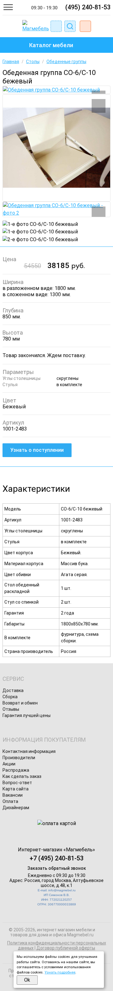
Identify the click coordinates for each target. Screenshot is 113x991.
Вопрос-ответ (17, 782)
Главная (11, 61)
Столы (33, 61)
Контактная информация (29, 751)
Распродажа (16, 770)
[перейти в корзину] (85, 26)
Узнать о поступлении (37, 450)
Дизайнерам (16, 807)
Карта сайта (16, 788)
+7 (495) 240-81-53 (56, 858)
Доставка (13, 690)
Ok (27, 980)
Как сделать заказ (22, 776)
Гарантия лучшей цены (27, 715)
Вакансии (13, 795)
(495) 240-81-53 (87, 7)
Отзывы (11, 709)
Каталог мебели (51, 45)
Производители (19, 757)
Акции (9, 763)
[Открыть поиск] (70, 26)
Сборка (10, 696)
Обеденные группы (66, 61)
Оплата (10, 801)
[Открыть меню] (8, 7)
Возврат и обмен (20, 702)
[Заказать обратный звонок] (56, 26)
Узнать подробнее (60, 972)
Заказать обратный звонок (56, 868)
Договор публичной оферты (65, 947)
